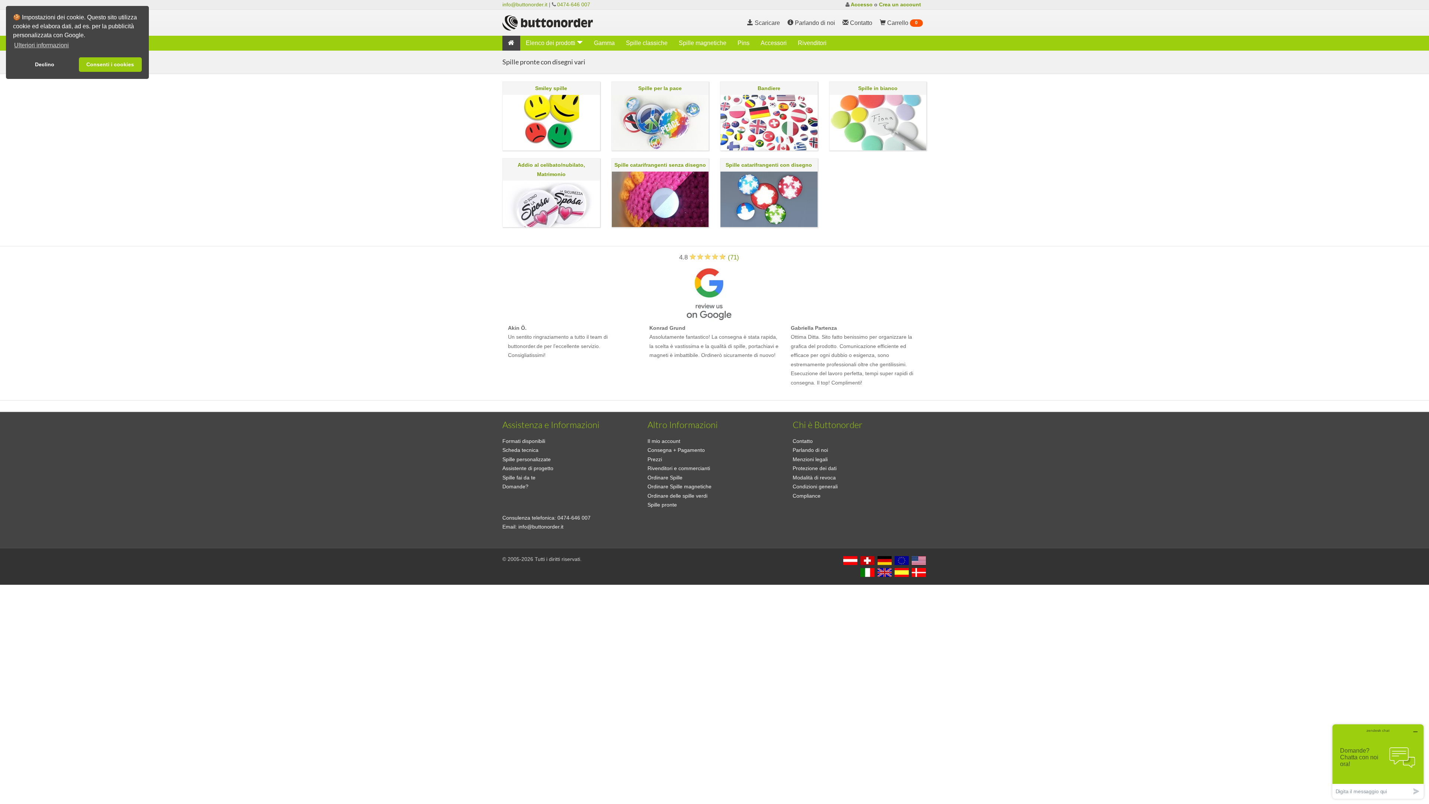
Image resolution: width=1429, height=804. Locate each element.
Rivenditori (812, 43)
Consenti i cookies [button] (110, 64)
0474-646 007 (573, 4)
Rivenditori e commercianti (679, 468)
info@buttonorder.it (524, 4)
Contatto (803, 441)
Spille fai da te (519, 478)
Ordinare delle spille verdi (677, 496)
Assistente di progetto (527, 468)
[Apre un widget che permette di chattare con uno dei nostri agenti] (1378, 761)
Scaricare (766, 23)
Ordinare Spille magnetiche (680, 486)
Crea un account (900, 4)
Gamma (604, 43)
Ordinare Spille (665, 478)
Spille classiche (647, 43)
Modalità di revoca (814, 478)
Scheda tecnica (520, 450)
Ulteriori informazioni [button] (41, 45)
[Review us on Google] (709, 292)
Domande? (515, 486)
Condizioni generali (815, 486)
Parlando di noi (814, 23)
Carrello (902, 23)
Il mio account (664, 441)
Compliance (807, 496)
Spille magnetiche (702, 43)
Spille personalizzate (526, 459)
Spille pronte (662, 505)
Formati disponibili (523, 441)
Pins (743, 43)
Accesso (862, 4)
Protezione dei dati (815, 468)
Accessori (774, 43)
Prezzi (655, 459)
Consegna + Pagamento (676, 450)
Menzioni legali (810, 459)
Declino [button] (44, 64)
